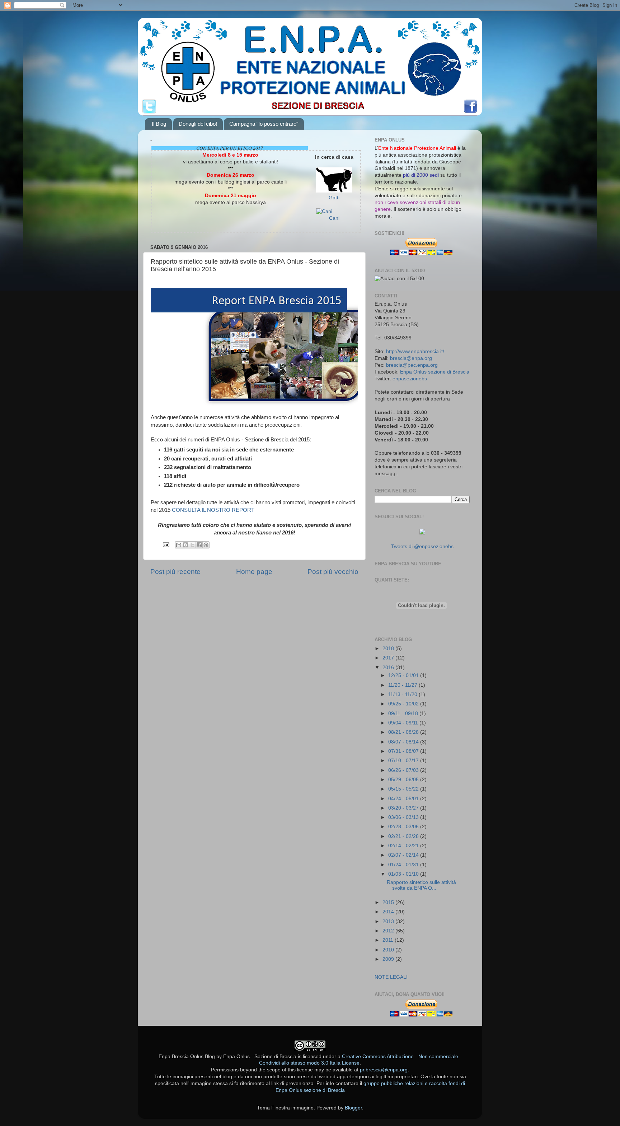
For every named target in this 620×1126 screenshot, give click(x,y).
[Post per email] (165, 544)
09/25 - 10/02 (404, 703)
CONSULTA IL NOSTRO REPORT (213, 510)
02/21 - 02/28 (404, 836)
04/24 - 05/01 (404, 798)
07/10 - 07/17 (404, 760)
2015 (388, 902)
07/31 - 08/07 (404, 751)
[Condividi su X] (192, 544)
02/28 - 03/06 (404, 826)
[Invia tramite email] (178, 544)
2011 (388, 940)
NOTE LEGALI (391, 977)
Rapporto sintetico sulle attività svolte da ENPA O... (421, 885)
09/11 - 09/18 (403, 713)
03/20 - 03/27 (404, 808)
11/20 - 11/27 (403, 685)
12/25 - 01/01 (404, 675)
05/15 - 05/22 (404, 789)
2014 (388, 911)
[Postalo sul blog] (185, 544)
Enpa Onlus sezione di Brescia (434, 372)
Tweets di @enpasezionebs (422, 546)
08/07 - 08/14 (404, 742)
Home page (254, 571)
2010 (388, 950)
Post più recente (175, 571)
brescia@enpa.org (411, 358)
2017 (388, 658)
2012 (388, 930)
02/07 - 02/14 (404, 855)
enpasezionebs (410, 378)
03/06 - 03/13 (404, 817)
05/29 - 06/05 (404, 779)
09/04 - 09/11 (403, 723)
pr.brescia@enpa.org (384, 1069)
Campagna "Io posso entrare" (263, 124)
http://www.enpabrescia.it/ (415, 351)
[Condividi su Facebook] (199, 544)
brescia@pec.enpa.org (412, 365)
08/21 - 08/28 (404, 732)
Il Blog (159, 124)
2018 (388, 648)
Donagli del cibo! (198, 124)
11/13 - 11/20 (403, 694)
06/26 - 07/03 (404, 770)
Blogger (353, 1108)
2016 (388, 667)
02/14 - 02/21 (404, 845)
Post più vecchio (332, 571)
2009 (388, 959)
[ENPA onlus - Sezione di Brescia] (422, 533)
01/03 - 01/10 (404, 874)
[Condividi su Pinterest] (206, 544)
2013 (388, 921)
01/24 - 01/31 (404, 864)
